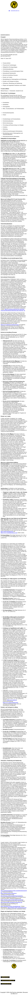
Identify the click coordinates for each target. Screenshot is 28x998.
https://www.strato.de (12, 700)
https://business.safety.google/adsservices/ (17, 907)
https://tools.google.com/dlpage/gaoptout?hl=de (11, 902)
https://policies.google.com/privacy (8, 893)
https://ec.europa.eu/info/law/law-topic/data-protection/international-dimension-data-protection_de (13, 310)
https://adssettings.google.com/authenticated (10, 906)
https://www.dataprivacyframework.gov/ (10, 324)
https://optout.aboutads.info (7, 531)
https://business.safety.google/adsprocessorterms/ (12, 895)
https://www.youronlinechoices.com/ (9, 532)
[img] (14, 4)
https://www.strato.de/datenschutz (10, 702)
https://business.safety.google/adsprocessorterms (12, 899)
